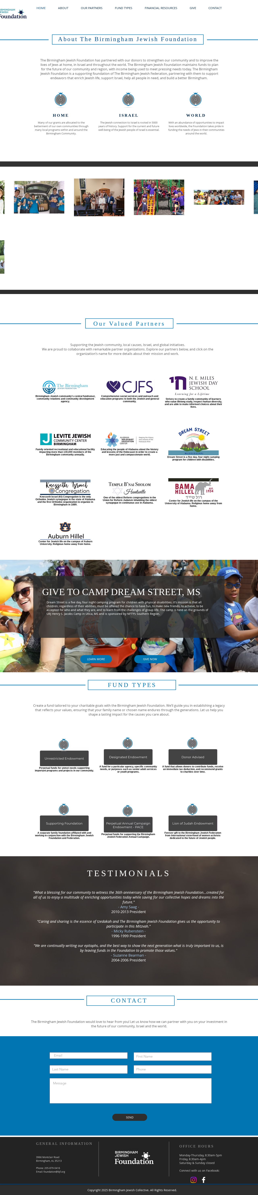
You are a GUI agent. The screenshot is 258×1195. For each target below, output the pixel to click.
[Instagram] (193, 1180)
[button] (160, 8)
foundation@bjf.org (54, 1171)
